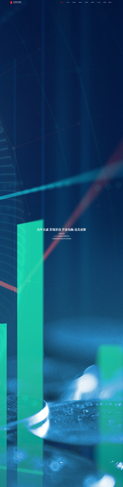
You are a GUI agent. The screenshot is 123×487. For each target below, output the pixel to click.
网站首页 (61, 2)
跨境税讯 (92, 2)
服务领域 (74, 2)
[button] (61, 462)
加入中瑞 (98, 2)
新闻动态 (80, 2)
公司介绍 (68, 2)
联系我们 (104, 2)
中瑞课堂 (86, 2)
